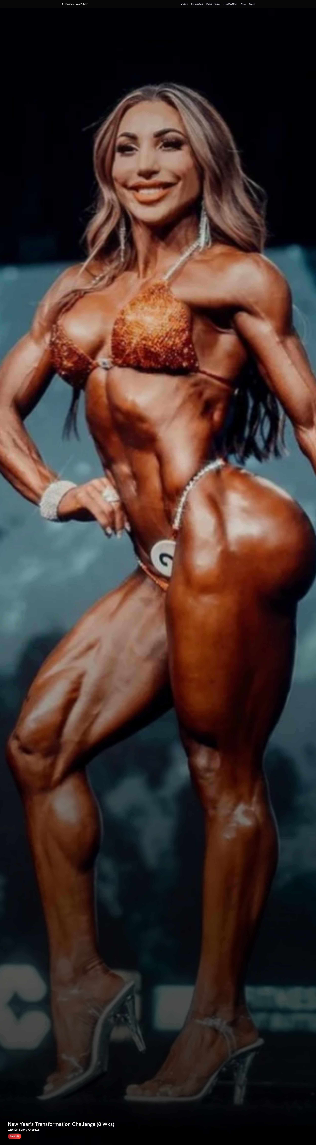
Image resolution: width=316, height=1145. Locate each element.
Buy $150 (14, 1136)
